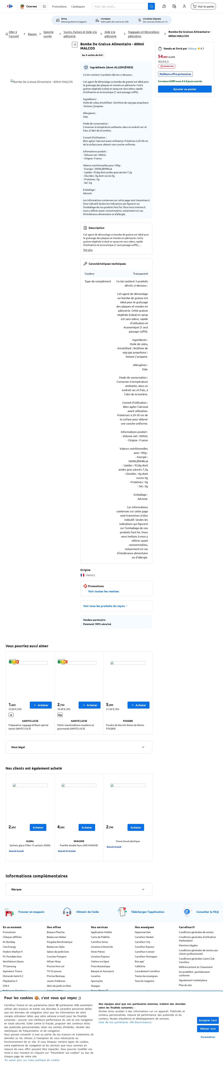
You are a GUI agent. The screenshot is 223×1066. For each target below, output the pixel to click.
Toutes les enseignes (146, 975)
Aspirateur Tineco (12, 971)
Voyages (95, 985)
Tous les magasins (144, 980)
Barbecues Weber (56, 936)
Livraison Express (100, 956)
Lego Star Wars (55, 990)
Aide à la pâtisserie (111, 34)
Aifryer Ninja (54, 961)
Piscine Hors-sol (55, 966)
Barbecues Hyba (55, 946)
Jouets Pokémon (56, 980)
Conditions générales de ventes (196, 932)
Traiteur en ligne (100, 961)
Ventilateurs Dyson (13, 961)
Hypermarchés (143, 932)
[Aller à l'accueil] (10, 6)
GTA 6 (6, 985)
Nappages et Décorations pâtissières (143, 34)
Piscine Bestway (56, 975)
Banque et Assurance (102, 971)
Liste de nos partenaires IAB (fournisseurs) (125, 1022)
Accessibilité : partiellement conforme (194, 973)
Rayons (32, 34)
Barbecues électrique (14, 990)
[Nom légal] (143, 747)
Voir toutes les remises (103, 591)
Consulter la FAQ (207, 912)
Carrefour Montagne (146, 956)
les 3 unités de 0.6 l (92, 54)
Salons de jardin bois (58, 951)
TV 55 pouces (54, 971)
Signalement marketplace (193, 980)
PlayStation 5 (10, 980)
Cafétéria (140, 966)
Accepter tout (208, 1020)
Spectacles (97, 980)
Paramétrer (208, 1037)
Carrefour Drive (99, 941)
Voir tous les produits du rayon (104, 606)
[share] (75, 44)
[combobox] (123, 6)
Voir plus (88, 249)
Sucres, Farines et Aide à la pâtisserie (80, 34)
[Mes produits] (174, 6)
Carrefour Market (144, 936)
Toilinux (192, 48)
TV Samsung (9, 966)
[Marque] (143, 889)
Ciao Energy (9, 946)
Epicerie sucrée (48, 34)
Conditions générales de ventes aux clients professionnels (198, 952)
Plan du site (185, 985)
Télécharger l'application (147, 912)
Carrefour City (142, 941)
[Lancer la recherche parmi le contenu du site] (151, 6)
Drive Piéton (98, 951)
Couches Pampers (56, 956)
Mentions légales (188, 945)
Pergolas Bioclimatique (59, 941)
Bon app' (139, 961)
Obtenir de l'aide (87, 912)
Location (96, 975)
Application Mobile (101, 932)
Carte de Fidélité (100, 936)
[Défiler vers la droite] (148, 693)
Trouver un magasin (31, 912)
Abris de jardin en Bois (59, 985)
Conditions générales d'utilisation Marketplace (197, 938)
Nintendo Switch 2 (13, 975)
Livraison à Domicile (102, 946)
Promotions (9, 932)
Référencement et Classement (196, 966)
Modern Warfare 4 (12, 951)
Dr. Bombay (9, 941)
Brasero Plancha (55, 932)
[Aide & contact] (164, 6)
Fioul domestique (100, 966)
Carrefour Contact (145, 951)
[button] (44, 6)
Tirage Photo (98, 990)
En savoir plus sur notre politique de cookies (32, 1060)
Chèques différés (12, 936)
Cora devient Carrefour (147, 971)
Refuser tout (208, 1028)
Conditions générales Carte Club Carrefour (196, 960)
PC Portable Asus (12, 956)
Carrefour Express (144, 946)
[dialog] (111, 1028)
